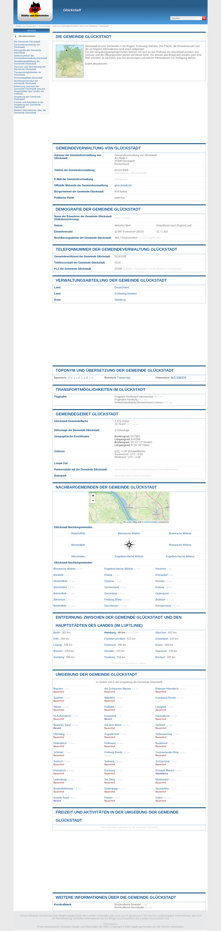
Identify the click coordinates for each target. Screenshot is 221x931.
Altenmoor (59, 599)
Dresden (109, 651)
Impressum (110, 924)
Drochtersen (111, 605)
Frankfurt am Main (114, 638)
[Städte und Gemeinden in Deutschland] (35, 17)
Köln (56, 638)
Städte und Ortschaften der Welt (90, 926)
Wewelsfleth (78, 533)
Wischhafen (78, 556)
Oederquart (161, 593)
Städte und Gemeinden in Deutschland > (34, 26)
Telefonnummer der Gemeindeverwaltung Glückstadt (116, 249)
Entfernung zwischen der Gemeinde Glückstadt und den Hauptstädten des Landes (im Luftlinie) (29, 90)
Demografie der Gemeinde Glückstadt (98, 209)
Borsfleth (58, 575)
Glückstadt (72, 10)
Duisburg (109, 657)
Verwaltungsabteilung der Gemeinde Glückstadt (111, 280)
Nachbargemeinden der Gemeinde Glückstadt (106, 487)
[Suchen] (204, 18)
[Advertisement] (129, 112)
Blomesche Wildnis (129, 533)
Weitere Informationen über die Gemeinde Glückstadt (116, 897)
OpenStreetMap (151, 522)
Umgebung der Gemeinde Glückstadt (96, 674)
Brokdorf (160, 599)
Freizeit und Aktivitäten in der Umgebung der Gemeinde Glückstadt (29, 104)
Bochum (160, 657)
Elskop (108, 575)
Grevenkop (110, 593)
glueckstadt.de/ (123, 185)
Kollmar (159, 587)
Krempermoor (163, 605)
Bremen (57, 651)
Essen (159, 644)
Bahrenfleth (60, 593)
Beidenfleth (59, 605)
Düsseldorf (161, 638)
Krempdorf (161, 575)
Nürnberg (58, 657)
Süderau (109, 581)
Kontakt (65, 926)
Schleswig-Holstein (126, 293)
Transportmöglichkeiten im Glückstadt (100, 389)
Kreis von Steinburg (88, 26)
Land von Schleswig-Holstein (65, 26)
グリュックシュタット (81, 377)
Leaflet (128, 522)
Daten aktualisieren (96, 63)
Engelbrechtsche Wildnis (129, 556)
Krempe (160, 581)
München (160, 632)
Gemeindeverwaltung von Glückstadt (98, 148)
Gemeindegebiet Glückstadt (87, 414)
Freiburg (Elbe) (113, 599)
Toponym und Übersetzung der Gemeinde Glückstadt (115, 370)
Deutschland (122, 287)
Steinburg (120, 299)
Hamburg (110, 632)
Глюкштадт (124, 377)
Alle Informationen (26, 36)
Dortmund (110, 644)
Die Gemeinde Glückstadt (83, 36)
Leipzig (57, 644)
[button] (93, 495)
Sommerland (111, 587)
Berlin (56, 632)
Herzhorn (160, 568)
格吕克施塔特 (178, 377)
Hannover (161, 651)
